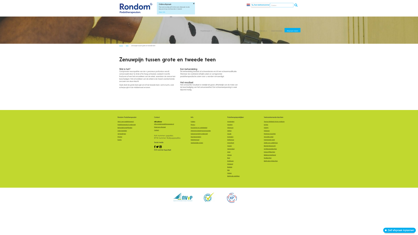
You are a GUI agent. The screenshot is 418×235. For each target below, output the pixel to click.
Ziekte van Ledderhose (271, 143)
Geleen (229, 173)
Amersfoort (230, 143)
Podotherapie (206, 31)
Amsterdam (230, 121)
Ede (228, 170)
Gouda (229, 134)
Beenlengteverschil (270, 146)
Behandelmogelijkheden (125, 127)
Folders (193, 121)
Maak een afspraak (160, 127)
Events (120, 140)
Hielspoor (267, 131)
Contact (156, 130)
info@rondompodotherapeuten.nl (164, 124)
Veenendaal (230, 149)
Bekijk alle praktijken (233, 176)
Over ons (262, 31)
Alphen (229, 131)
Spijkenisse (230, 140)
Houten (229, 146)
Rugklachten (267, 158)
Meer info (162, 12)
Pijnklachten (233, 31)
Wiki (127, 45)
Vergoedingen (248, 31)
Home (121, 45)
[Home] (136, 8)
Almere (229, 155)
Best (228, 158)
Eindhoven (230, 161)
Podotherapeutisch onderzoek (127, 124)
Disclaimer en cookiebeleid (199, 127)
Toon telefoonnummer (262, 5)
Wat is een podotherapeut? (126, 121)
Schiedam (230, 137)
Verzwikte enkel (268, 137)
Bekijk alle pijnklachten (271, 161)
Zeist (228, 152)
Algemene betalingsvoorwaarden (201, 131)
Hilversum (230, 127)
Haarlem (230, 124)
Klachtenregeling (196, 137)
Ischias (266, 124)
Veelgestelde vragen (197, 143)
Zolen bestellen (276, 31)
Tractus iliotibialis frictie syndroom (274, 121)
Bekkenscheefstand (270, 155)
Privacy (193, 124)
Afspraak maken (292, 31)
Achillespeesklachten (270, 149)
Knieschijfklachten (269, 152)
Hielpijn (266, 127)
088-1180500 (158, 121)
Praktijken (219, 31)
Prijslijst (120, 137)
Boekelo (229, 167)
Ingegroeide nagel (269, 140)
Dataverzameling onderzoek (199, 134)
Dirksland (230, 164)
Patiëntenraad (195, 140)
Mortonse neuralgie (270, 134)
